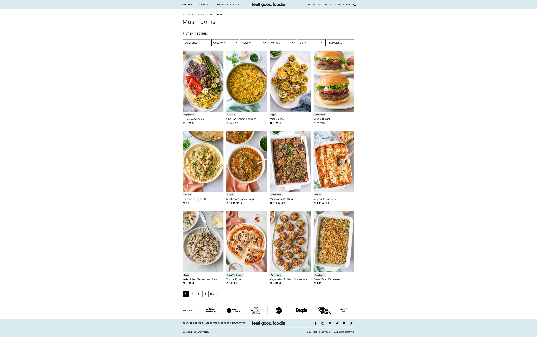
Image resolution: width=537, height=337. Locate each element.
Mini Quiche (277, 118)
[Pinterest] (330, 323)
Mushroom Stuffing (281, 199)
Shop (328, 4)
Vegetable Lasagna (325, 199)
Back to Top (344, 310)
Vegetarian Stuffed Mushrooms (288, 279)
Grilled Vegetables (193, 118)
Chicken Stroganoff (194, 199)
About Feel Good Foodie (218, 323)
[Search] (355, 4)
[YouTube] (344, 323)
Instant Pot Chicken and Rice (200, 279)
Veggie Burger (322, 118)
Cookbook (198, 323)
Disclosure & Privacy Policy (196, 332)
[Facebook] (315, 323)
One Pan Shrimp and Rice (241, 118)
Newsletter (342, 4)
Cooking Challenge (226, 4)
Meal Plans (313, 4)
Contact (187, 323)
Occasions (203, 4)
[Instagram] (322, 323)
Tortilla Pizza (234, 279)
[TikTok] (351, 323)
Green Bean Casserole (327, 279)
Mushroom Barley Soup (240, 199)
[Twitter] (337, 323)
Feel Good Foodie (268, 4)
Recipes (187, 4)
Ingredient (200, 15)
